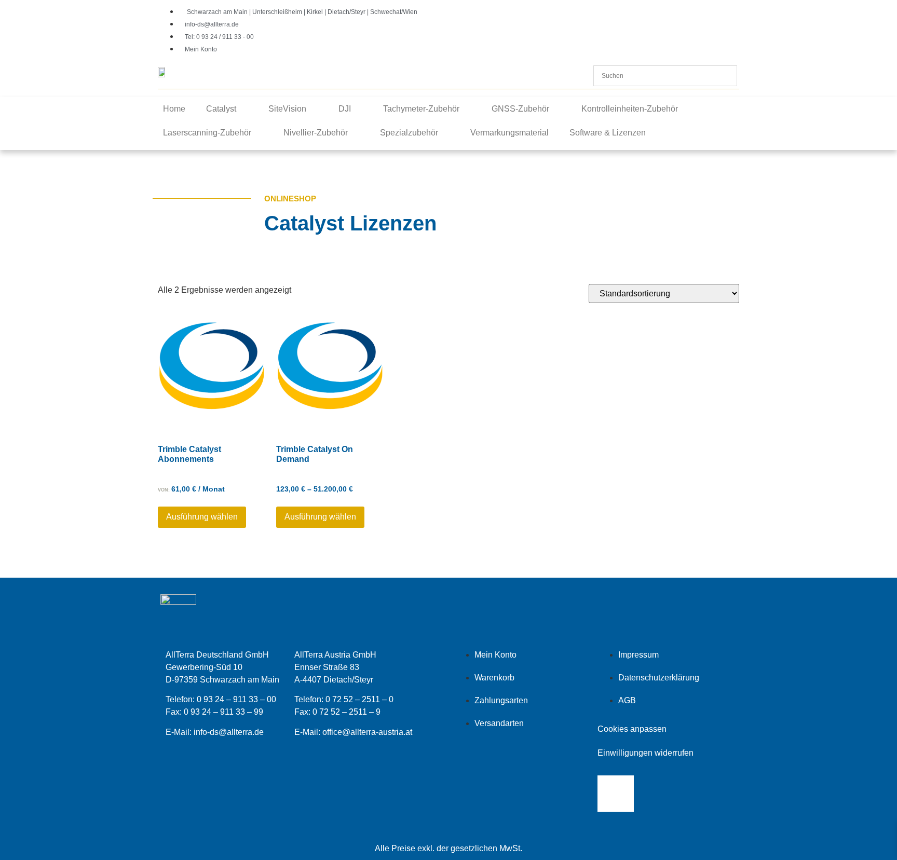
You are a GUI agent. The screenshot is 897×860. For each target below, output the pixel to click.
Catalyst (221, 108)
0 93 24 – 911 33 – (219, 711)
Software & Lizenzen (607, 132)
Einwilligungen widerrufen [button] (645, 752)
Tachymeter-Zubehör (421, 108)
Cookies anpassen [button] (632, 729)
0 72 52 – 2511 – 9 (346, 711)
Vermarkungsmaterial (509, 132)
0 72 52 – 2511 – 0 (359, 699)
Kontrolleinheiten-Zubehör (629, 108)
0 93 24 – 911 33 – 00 (236, 699)
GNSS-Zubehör (520, 108)
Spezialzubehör (409, 132)
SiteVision (287, 108)
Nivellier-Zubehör (315, 132)
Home (174, 108)
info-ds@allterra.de (229, 732)
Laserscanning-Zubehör (207, 132)
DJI (344, 108)
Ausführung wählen (202, 516)
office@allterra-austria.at (367, 732)
